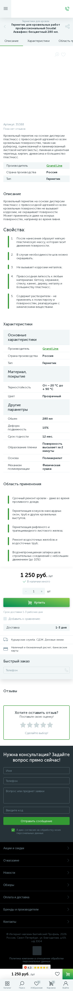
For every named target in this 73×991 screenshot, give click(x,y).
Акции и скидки (13, 848)
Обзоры (8, 885)
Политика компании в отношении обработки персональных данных (36, 960)
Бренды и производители (21, 909)
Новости (9, 872)
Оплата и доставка (16, 897)
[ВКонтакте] (37, 950)
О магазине (11, 860)
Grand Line (54, 165)
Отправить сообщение (36, 821)
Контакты (9, 921)
